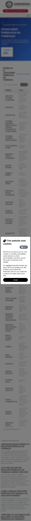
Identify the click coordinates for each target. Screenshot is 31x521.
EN (24, 247)
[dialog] (15, 260)
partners (9, 265)
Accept (15, 280)
